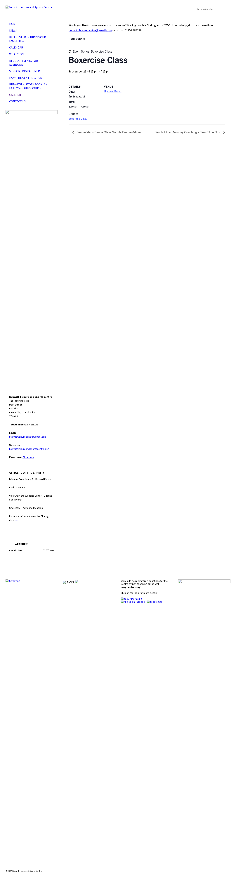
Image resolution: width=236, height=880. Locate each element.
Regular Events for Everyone (23, 62)
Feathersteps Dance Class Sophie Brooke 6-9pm (108, 132)
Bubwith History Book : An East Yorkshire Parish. (28, 86)
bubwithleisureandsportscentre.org (29, 449)
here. (17, 520)
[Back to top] (227, 864)
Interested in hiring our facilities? (27, 39)
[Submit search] (226, 9)
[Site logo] (29, 7)
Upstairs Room (112, 91)
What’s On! (17, 54)
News (13, 30)
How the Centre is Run (25, 77)
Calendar (16, 47)
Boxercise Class (78, 118)
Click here (28, 457)
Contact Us (17, 101)
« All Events (77, 39)
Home (13, 24)
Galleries (16, 95)
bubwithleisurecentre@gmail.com (90, 30)
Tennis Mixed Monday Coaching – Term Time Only (188, 132)
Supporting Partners (25, 71)
